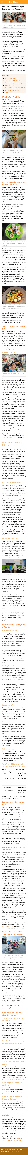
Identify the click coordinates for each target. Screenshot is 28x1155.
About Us (13, 1151)
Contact (17, 1151)
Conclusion (7, 92)
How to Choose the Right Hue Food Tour (15, 87)
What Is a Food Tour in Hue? (12, 78)
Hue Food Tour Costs (10, 85)
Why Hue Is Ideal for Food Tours (13, 80)
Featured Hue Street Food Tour (12, 89)
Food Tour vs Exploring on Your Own (14, 83)
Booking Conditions (5, 1151)
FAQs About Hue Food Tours (12, 90)
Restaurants (20, 1149)
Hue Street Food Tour (6, 1149)
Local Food (14, 1149)
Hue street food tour (7, 926)
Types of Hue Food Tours (11, 82)
